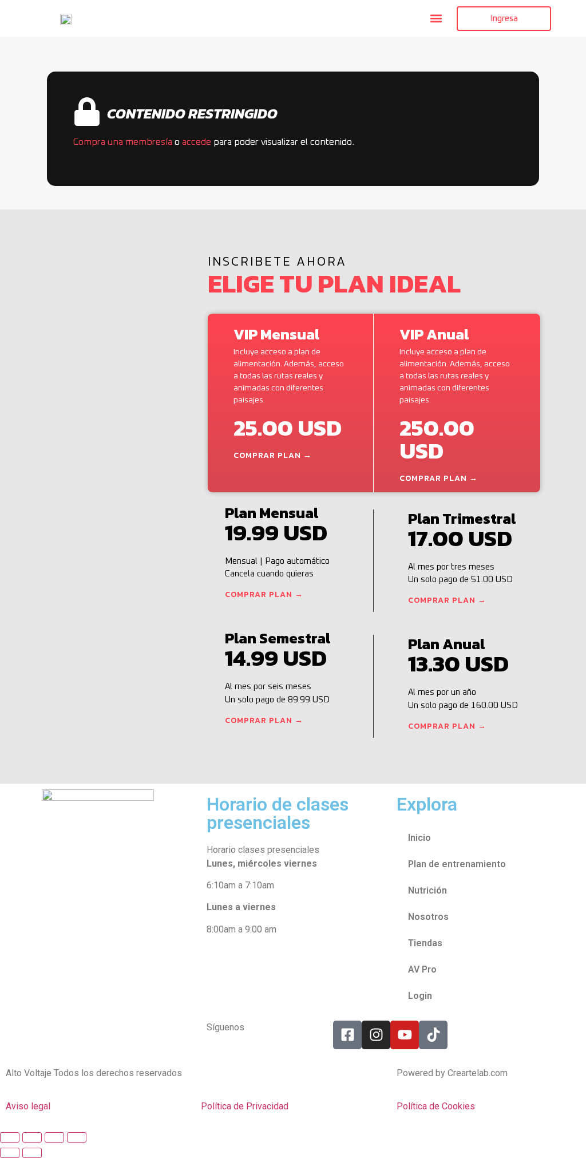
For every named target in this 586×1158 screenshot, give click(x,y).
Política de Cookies (436, 1106)
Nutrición (427, 890)
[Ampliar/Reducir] (9, 1137)
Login (420, 995)
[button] (435, 18)
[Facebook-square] (347, 1035)
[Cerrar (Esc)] (76, 1137)
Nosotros (428, 916)
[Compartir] (54, 1137)
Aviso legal (28, 1106)
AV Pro (422, 969)
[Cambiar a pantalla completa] (32, 1137)
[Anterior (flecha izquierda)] (9, 1153)
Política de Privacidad (244, 1106)
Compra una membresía (122, 142)
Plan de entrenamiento (457, 864)
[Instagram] (376, 1035)
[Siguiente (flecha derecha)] (32, 1153)
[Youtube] (404, 1035)
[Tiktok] (433, 1035)
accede (196, 142)
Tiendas (425, 943)
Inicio (419, 837)
